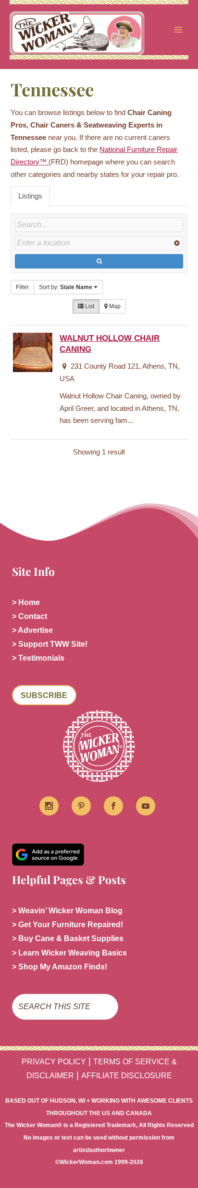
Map (114, 306)
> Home (26, 602)
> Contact (29, 616)
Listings (30, 196)
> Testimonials (38, 658)
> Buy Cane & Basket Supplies (68, 938)
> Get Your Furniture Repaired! (67, 924)
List (89, 306)
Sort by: (65, 287)
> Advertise (32, 630)
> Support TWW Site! (49, 644)
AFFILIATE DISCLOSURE (126, 1076)
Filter (22, 287)
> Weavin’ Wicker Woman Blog (67, 911)
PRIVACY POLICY (54, 1062)
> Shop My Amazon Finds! (59, 967)
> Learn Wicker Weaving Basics (69, 953)
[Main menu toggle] (178, 30)
